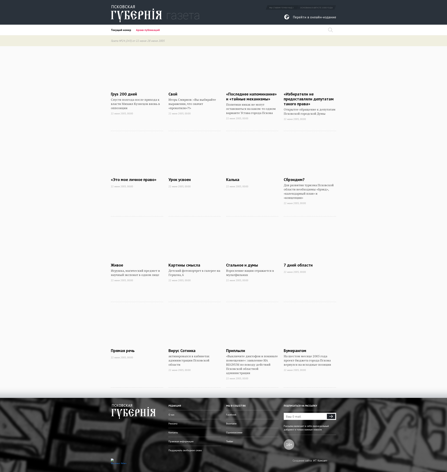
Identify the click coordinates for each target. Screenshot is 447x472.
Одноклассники (234, 432)
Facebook (231, 414)
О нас (171, 414)
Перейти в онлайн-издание (314, 17)
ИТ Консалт (320, 460)
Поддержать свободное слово (185, 450)
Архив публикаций (148, 30)
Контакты (173, 432)
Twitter (229, 441)
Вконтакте (231, 423)
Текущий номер (121, 30)
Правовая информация (180, 441)
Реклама (172, 423)
